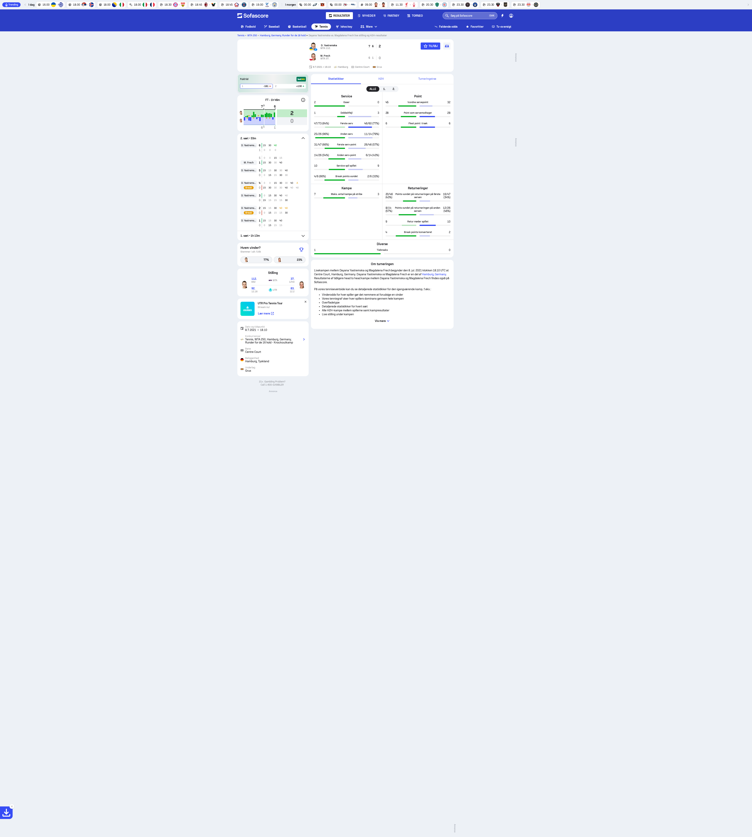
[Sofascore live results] (252, 15)
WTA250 (252, 35)
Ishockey (346, 26)
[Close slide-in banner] (11, 806)
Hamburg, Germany (283, 35)
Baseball (274, 26)
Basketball (299, 26)
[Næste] (748, 5)
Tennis (323, 26)
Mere (367, 26)
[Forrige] (25, 5)
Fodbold (250, 26)
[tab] (336, 79)
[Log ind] (511, 15)
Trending (13, 4)
